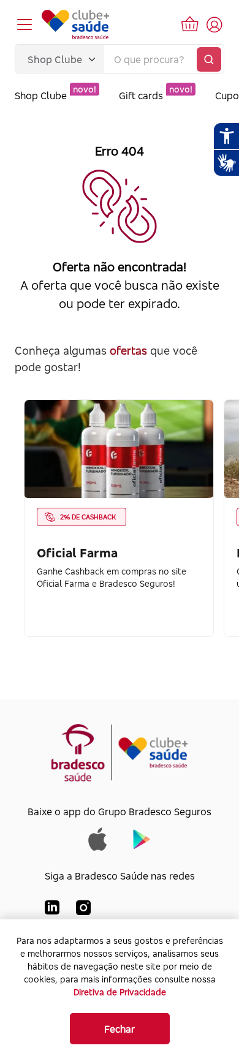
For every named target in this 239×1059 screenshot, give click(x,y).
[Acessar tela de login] (214, 24)
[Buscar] (209, 59)
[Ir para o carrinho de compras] (190, 24)
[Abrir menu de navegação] (24, 24)
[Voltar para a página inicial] (75, 24)
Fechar (119, 1029)
